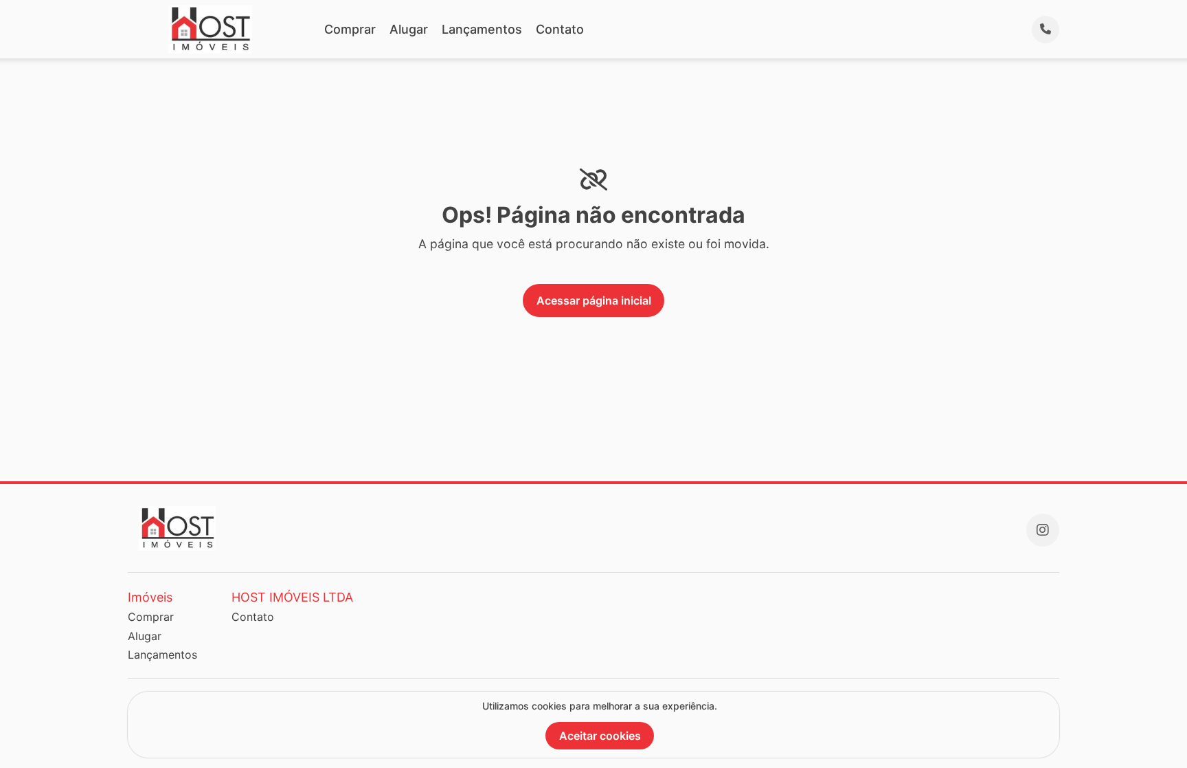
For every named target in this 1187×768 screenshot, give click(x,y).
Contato (560, 29)
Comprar (350, 29)
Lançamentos (482, 29)
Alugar (408, 29)
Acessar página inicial (593, 300)
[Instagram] (1042, 530)
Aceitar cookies (600, 736)
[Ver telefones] (1045, 29)
